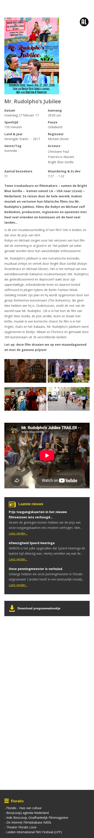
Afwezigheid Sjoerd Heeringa (32, 543)
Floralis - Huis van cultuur (24, 808)
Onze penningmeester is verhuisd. (36, 569)
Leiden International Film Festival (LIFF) (34, 832)
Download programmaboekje (38, 608)
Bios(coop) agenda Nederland (27, 813)
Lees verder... (18, 533)
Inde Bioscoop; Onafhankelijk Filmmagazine (37, 817)
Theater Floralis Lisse (21, 827)
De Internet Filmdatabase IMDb (28, 822)
